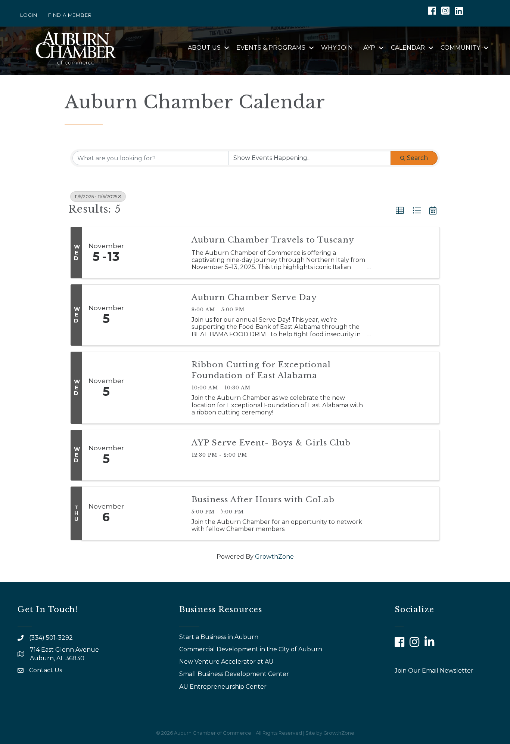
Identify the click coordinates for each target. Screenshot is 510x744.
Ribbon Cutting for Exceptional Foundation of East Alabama (261, 370)
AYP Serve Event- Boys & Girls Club (271, 443)
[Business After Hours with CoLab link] (157, 513)
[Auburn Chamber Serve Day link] (157, 315)
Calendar (408, 47)
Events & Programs (270, 47)
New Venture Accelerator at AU (227, 661)
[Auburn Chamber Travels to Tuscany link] (157, 252)
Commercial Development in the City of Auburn (251, 649)
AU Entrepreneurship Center (223, 686)
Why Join (337, 47)
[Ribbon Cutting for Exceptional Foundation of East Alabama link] (157, 387)
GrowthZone (274, 556)
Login (28, 15)
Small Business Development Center (234, 673)
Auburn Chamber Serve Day (254, 297)
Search (417, 157)
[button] (399, 210)
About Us (204, 47)
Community (460, 47)
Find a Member (69, 15)
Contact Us (45, 670)
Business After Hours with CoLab (263, 499)
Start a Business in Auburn (218, 636)
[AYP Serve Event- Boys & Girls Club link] (157, 455)
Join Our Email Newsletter (434, 670)
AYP (369, 47)
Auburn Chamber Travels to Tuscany (273, 240)
